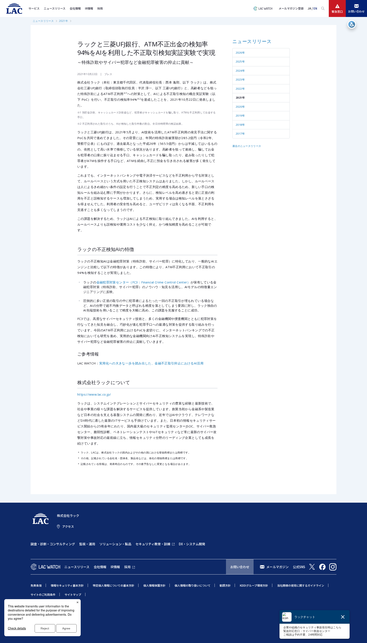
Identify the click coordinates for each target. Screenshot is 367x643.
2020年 (240, 107)
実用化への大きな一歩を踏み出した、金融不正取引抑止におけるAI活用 (151, 363)
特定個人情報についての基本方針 (113, 585)
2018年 (240, 125)
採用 (100, 8)
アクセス (68, 526)
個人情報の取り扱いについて (192, 585)
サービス (34, 8)
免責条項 (36, 585)
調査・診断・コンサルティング (53, 544)
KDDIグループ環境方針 (254, 585)
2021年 (63, 21)
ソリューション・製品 (115, 544)
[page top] (358, 634)
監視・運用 (87, 544)
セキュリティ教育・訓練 (153, 544)
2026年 (240, 52)
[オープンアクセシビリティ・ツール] (351, 24)
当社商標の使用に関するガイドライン (300, 585)
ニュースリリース (54, 8)
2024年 (240, 71)
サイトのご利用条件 (43, 595)
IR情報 (89, 8)
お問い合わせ (239, 567)
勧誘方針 (225, 585)
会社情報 (75, 8)
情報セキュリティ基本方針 (67, 585)
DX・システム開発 (192, 544)
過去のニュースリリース (246, 146)
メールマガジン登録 (291, 8)
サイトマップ (73, 595)
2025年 (240, 61)
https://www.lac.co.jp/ (94, 394)
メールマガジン (277, 567)
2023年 (240, 79)
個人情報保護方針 (154, 585)
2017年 (240, 133)
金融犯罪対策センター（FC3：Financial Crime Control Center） (143, 282)
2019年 (240, 115)
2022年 (240, 89)
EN (315, 8)
